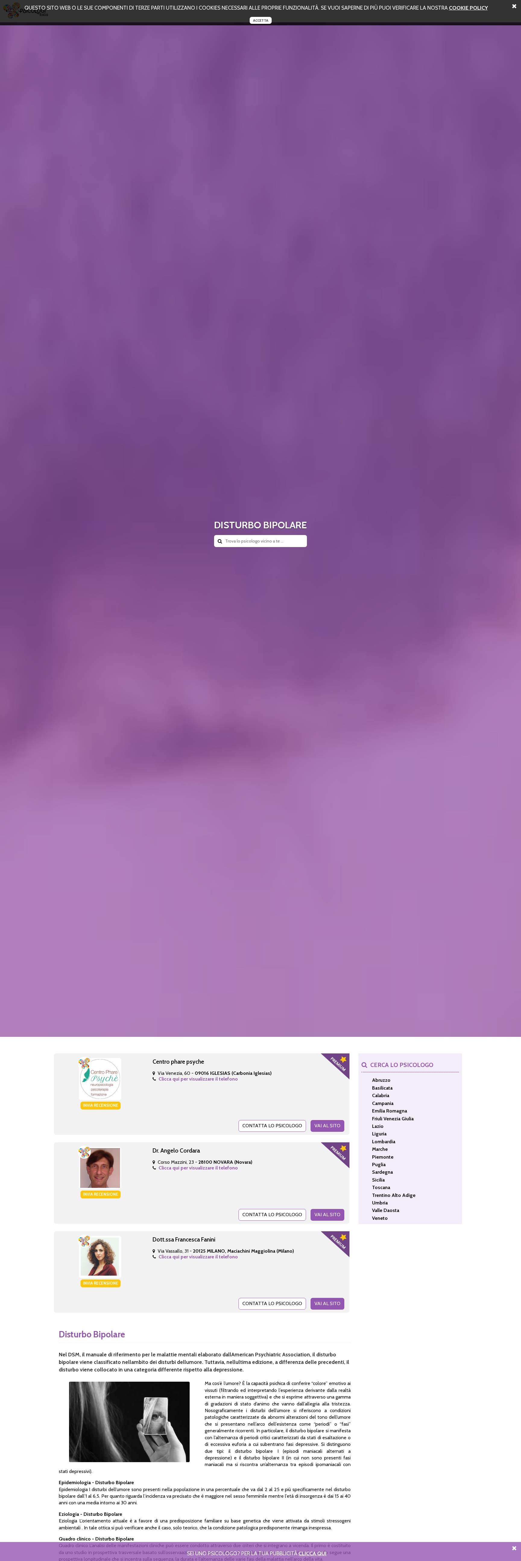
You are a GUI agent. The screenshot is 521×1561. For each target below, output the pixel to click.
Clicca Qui (312, 1553)
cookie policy (468, 8)
